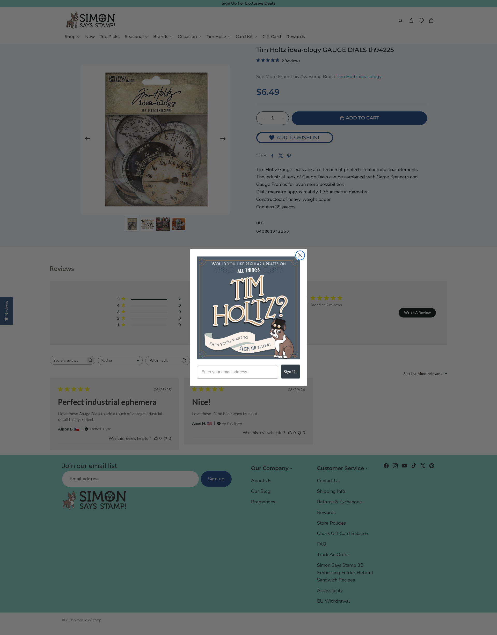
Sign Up (290, 371)
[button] (248, 307)
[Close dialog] (300, 255)
